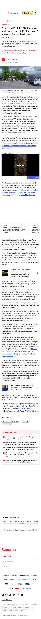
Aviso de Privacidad (9, 600)
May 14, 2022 (33, 411)
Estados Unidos (7, 425)
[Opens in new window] (6, 595)
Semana (4, 21)
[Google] (3, 595)
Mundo (10, 21)
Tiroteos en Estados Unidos (11, 421)
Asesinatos (25, 421)
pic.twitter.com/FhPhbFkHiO (21, 408)
